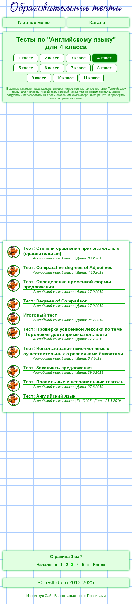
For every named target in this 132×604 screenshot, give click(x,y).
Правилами (96, 596)
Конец (99, 564)
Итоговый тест (40, 315)
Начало (44, 564)
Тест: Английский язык (49, 395)
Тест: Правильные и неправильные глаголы (74, 381)
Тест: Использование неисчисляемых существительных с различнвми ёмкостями (73, 351)
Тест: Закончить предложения (57, 367)
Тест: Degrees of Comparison (55, 300)
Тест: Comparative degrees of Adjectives (67, 267)
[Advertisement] (66, 171)
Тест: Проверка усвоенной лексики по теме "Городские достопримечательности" (72, 332)
